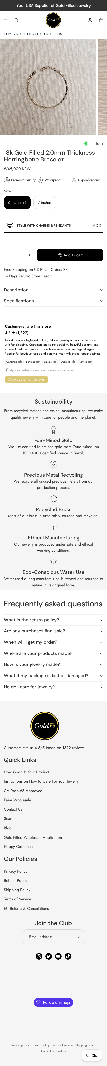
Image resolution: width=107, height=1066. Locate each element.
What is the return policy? (31, 620)
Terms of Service (17, 899)
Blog (8, 828)
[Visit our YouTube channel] (58, 956)
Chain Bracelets (48, 34)
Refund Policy (15, 880)
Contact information (53, 1051)
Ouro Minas (82, 447)
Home (8, 34)
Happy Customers (18, 846)
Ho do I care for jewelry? (29, 687)
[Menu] (5, 20)
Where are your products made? (38, 653)
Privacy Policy (15, 871)
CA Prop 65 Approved (23, 791)
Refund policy (20, 1045)
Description (16, 290)
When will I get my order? (30, 642)
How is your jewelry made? (32, 664)
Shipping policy (85, 1045)
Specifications (19, 301)
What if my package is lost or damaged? (46, 676)
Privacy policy (40, 1045)
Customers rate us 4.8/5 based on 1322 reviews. (45, 748)
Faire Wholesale (17, 800)
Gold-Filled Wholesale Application (33, 837)
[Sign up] (77, 937)
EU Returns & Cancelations (26, 908)
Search (9, 818)
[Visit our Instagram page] (39, 956)
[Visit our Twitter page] (48, 956)
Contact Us (13, 809)
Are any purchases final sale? (34, 631)
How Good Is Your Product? (27, 772)
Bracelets (24, 34)
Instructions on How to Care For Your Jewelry (41, 781)
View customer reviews (26, 379)
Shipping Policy (17, 890)
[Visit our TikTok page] (68, 956)
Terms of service (62, 1045)
